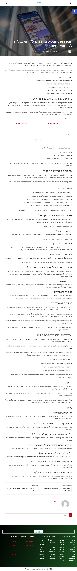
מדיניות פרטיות (28, 541)
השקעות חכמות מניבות (41, 557)
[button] (74, 11)
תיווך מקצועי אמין (72, 542)
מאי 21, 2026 (23, 125)
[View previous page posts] (40, 140)
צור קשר (14, 554)
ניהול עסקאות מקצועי (54, 123)
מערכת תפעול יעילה (62, 542)
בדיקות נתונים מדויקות (28, 134)
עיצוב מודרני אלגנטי (52, 557)
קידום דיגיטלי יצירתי (63, 134)
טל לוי (63, 51)
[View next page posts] (36, 140)
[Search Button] (7, 3)
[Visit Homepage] (38, 3)
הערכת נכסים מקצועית (61, 549)
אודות (14, 546)
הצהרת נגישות (29, 546)
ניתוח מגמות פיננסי (72, 549)
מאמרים (14, 550)
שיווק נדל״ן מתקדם (21, 123)
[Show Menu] (70, 3)
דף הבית (14, 541)
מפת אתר (30, 550)
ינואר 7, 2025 (54, 51)
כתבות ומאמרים (45, 51)
